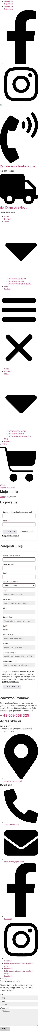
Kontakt (7, 289)
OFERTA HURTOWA (16, 281)
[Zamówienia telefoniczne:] (19, 162)
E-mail (2, 1001)
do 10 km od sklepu (13, 207)
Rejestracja (8, 4)
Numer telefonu (9, 661)
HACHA (10, 979)
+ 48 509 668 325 (14, 715)
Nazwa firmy (8, 617)
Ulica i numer (8, 635)
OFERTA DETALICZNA (17, 279)
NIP (5, 608)
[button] (19, 329)
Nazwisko (7, 599)
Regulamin (8, 968)
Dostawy (7, 219)
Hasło (10, 521)
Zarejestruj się (11, 687)
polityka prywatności (10, 682)
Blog (6, 286)
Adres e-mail (13, 564)
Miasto (6, 644)
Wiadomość (4, 1008)
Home (2, 497)
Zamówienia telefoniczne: (18, 166)
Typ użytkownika (10, 582)
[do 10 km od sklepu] (19, 204)
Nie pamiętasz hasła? (10, 536)
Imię (5, 590)
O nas (6, 216)
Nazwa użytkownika (16, 556)
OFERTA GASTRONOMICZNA (19, 284)
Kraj (5, 626)
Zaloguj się (8, 1)
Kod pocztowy (9, 652)
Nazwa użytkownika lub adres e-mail (19, 512)
